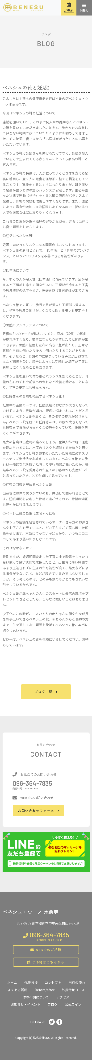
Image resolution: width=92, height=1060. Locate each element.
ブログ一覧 (43, 691)
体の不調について (36, 997)
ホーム (12, 982)
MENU (84, 10)
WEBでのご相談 (48, 949)
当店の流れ (77, 982)
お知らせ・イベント (25, 1004)
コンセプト (53, 982)
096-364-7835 (32, 783)
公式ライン (73, 1004)
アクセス (62, 997)
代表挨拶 (31, 982)
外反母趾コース (73, 989)
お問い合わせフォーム (36, 810)
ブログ (53, 1004)
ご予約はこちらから (48, 962)
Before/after (44, 989)
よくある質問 (17, 989)
